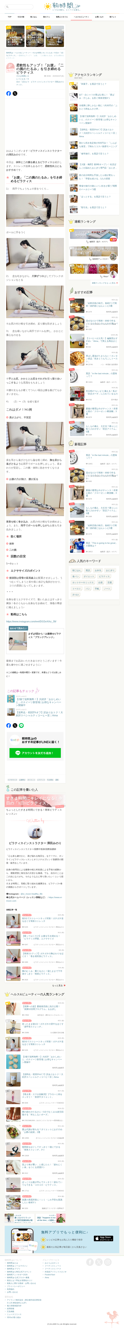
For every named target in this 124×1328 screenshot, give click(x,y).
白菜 (100, 582)
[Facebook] (8, 95)
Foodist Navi (50, 1275)
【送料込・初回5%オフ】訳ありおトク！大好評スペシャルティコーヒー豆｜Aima (98, 133)
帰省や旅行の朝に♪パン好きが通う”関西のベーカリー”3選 (98, 187)
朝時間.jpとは (12, 1263)
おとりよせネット (52, 1263)
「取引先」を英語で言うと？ (93, 207)
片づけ (75, 595)
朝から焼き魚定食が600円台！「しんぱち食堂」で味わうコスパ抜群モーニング (98, 144)
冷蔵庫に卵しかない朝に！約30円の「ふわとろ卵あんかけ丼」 (98, 107)
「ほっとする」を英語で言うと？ (95, 196)
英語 (88, 570)
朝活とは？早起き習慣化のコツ (19, 1280)
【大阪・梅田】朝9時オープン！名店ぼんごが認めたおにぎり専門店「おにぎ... (98, 166)
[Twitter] (15, 95)
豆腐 (110, 582)
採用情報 (10, 1309)
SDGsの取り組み (14, 1317)
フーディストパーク (53, 1269)
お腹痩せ (22, 780)
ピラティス (41, 780)
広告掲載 (10, 1311)
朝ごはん (76, 570)
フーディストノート (53, 1266)
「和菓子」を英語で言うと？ (93, 84)
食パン (75, 576)
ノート (107, 588)
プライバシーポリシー (16, 1286)
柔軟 (57, 780)
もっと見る (57, 985)
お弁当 (98, 570)
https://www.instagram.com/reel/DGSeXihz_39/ (31, 621)
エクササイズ (12, 780)
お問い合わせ (12, 1292)
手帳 (97, 588)
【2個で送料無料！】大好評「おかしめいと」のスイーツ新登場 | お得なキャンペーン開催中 (98, 119)
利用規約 (10, 1289)
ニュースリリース (14, 1314)
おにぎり (110, 570)
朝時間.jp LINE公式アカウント (19, 1272)
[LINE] (21, 727)
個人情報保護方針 (14, 1306)
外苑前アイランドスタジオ (56, 1272)
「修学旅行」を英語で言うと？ (94, 153)
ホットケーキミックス (83, 582)
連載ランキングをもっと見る (104, 283)
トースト (76, 588)
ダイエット (31, 780)
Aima (47, 1277)
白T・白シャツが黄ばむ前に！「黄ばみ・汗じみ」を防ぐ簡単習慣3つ (96, 96)
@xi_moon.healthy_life (31, 894)
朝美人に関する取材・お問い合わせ (21, 1283)
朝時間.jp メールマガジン (17, 1266)
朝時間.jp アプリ (13, 1269)
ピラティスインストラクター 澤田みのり (47, 82)
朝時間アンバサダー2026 (17, 1275)
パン (88, 588)
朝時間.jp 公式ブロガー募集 (18, 1277)
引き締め (50, 780)
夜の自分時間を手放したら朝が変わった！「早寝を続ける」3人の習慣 (97, 177)
